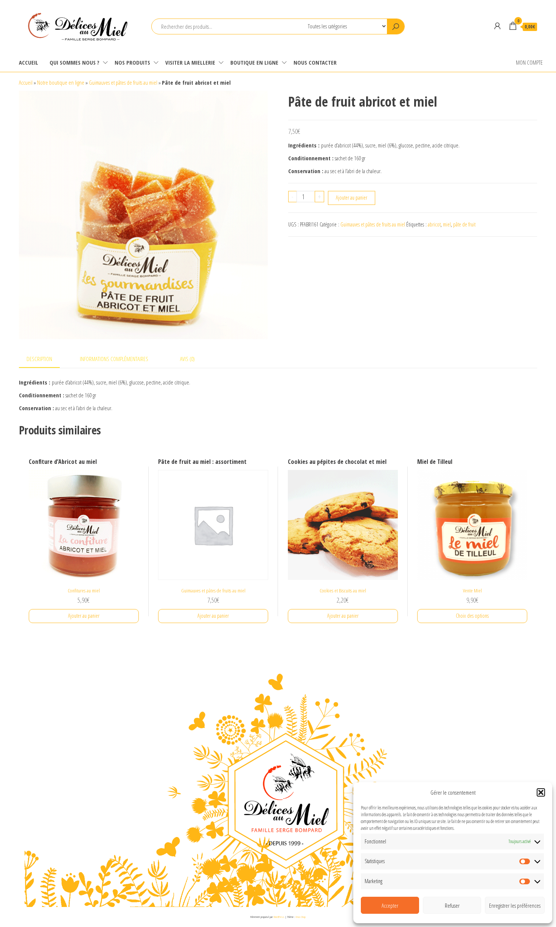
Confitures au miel (84, 590)
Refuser (452, 905)
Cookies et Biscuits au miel (343, 590)
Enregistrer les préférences (514, 905)
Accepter (390, 905)
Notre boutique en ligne (60, 82)
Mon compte (529, 62)
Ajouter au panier (351, 197)
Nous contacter (315, 62)
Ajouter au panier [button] (83, 615)
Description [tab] (39, 359)
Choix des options (472, 615)
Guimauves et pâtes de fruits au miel (123, 82)
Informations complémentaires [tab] (114, 359)
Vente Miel (472, 590)
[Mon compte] (497, 26)
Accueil (28, 62)
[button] (541, 792)
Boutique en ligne (254, 62)
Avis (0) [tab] (187, 359)
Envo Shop (301, 917)
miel (447, 224)
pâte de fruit (464, 224)
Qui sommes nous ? (74, 62)
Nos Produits (132, 62)
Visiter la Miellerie (190, 62)
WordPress (278, 917)
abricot (434, 224)
